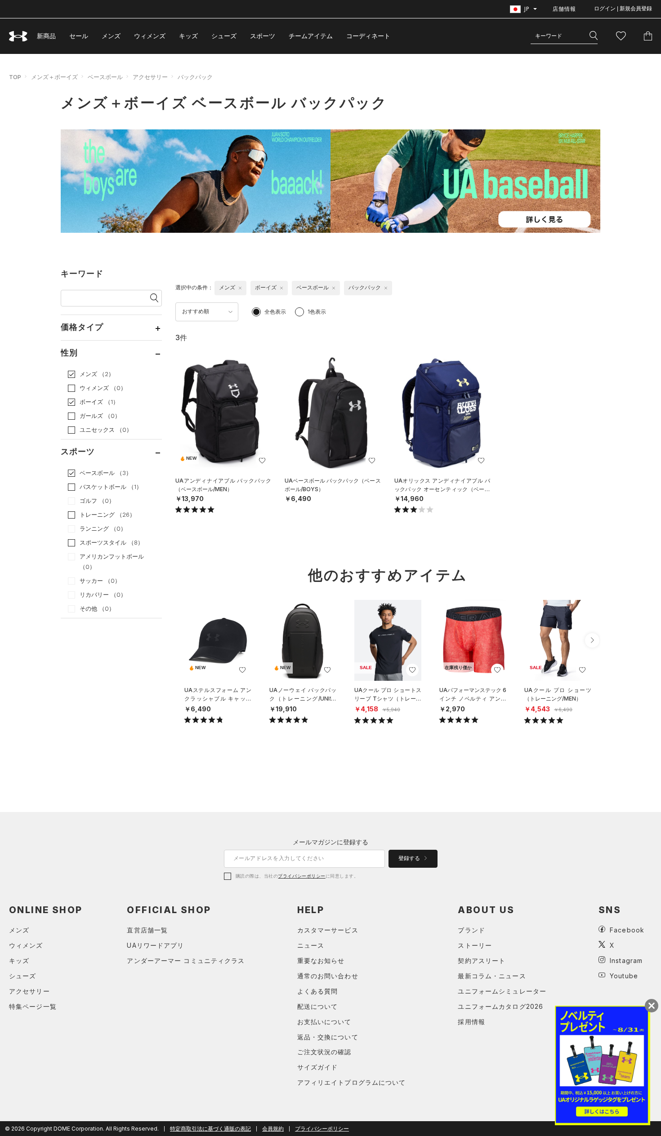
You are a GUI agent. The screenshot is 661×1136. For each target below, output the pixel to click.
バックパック (195, 76)
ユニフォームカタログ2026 (500, 1006)
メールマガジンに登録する (330, 842)
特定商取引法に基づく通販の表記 (210, 1128)
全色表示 (275, 311)
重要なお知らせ (321, 960)
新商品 (46, 36)
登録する (409, 858)
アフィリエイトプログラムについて (351, 1082)
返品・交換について (327, 1037)
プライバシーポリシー (301, 876)
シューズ (224, 36)
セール (78, 36)
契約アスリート (481, 960)
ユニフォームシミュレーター (502, 991)
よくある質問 (317, 991)
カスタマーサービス (327, 930)
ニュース (310, 945)
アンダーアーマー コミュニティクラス (186, 960)
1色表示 (317, 311)
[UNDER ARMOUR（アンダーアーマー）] (18, 36)
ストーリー (475, 945)
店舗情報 (564, 8)
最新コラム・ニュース (492, 976)
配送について (317, 1006)
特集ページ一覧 (33, 1006)
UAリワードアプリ (155, 945)
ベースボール (105, 76)
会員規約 (273, 1128)
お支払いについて (324, 1021)
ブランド (471, 930)
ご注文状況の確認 (324, 1052)
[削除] (240, 288)
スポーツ (262, 36)
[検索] (594, 36)
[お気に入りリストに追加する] (262, 460)
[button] (592, 640)
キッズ (188, 36)
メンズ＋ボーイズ (54, 76)
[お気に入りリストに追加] (242, 670)
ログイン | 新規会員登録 (623, 8)
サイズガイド (317, 1067)
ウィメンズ (149, 36)
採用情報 (471, 1021)
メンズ (111, 36)
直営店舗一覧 (147, 930)
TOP (15, 76)
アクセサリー (150, 76)
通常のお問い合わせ (327, 976)
